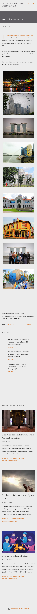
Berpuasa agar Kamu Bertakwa (15, 555)
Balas (10, 347)
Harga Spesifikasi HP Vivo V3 (17, 364)
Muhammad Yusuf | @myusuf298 (13, 4)
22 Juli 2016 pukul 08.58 (21, 351)
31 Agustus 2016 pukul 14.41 (18, 366)
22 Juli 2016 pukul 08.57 (21, 339)
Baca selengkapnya (9, 460)
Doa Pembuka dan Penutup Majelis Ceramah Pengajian (18, 436)
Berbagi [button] (29, 324)
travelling (11, 324)
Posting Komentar (17, 458)
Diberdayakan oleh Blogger (19, 608)
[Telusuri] (29, 3)
